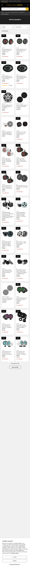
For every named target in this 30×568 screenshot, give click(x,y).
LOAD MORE (15, 367)
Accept (14, 557)
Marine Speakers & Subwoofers (17, 12)
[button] (2, 5)
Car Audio (7, 12)
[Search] (27, 9)
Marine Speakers (5, 14)
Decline (14, 560)
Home (2, 12)
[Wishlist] (25, 5)
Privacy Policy (15, 553)
